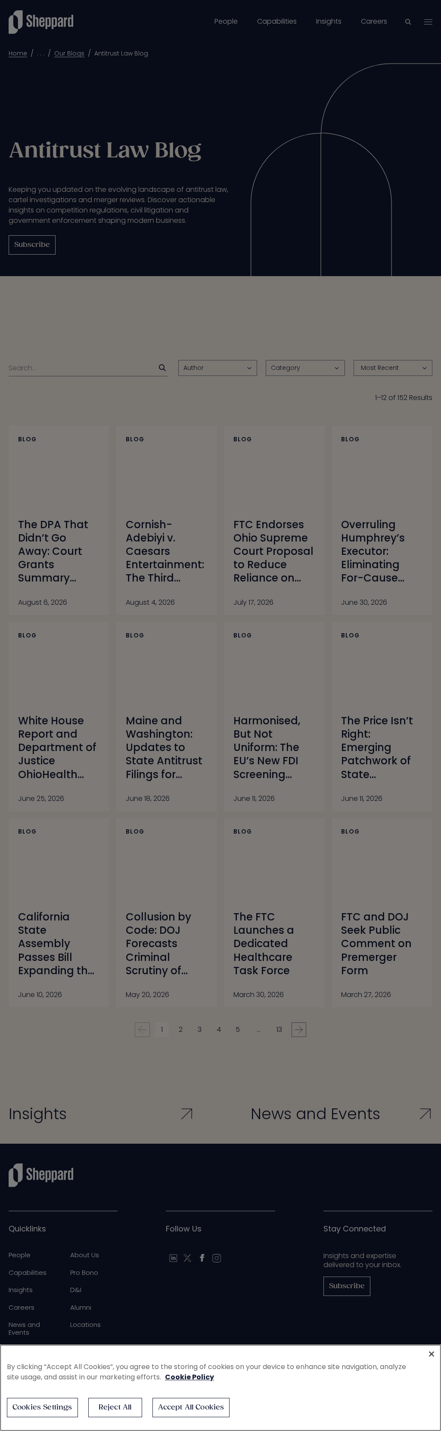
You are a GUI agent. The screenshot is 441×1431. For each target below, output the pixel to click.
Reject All (115, 1407)
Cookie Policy (189, 1377)
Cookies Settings (42, 1407)
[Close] (431, 1354)
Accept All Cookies (191, 1407)
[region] (220, 1388)
